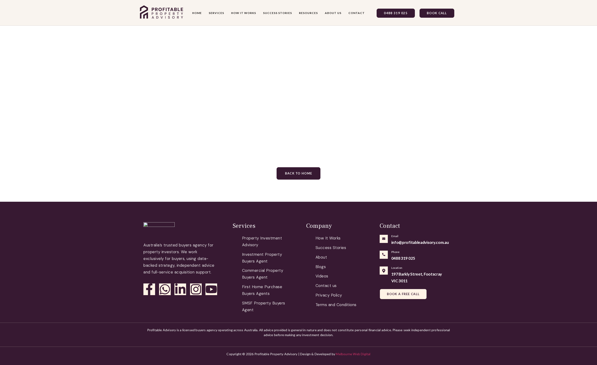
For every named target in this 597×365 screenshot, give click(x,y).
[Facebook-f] (149, 289)
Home (197, 13)
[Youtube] (211, 289)
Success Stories (277, 13)
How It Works (243, 13)
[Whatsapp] (165, 289)
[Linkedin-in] (180, 289)
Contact (356, 13)
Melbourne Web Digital (353, 354)
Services (216, 13)
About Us (333, 13)
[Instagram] (196, 289)
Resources (308, 13)
